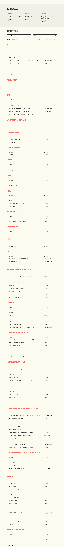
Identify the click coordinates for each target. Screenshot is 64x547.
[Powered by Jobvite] (11, 545)
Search (8, 39)
